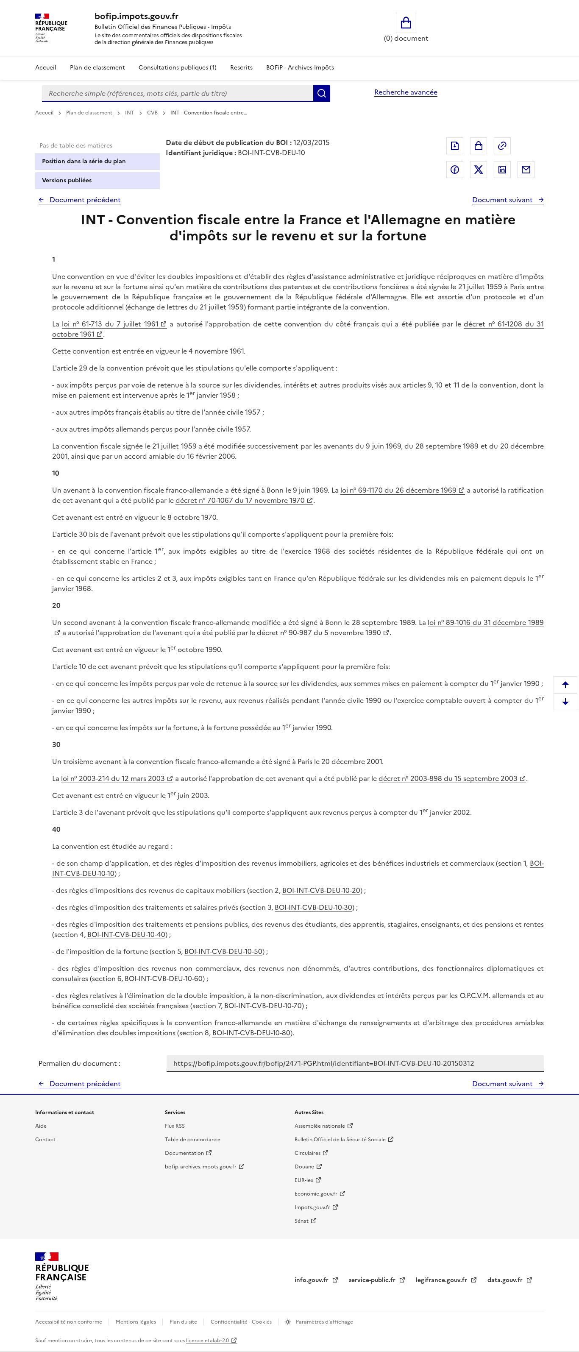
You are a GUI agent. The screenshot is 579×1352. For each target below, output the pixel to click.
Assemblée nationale (320, 1126)
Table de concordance (192, 1139)
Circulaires (307, 1153)
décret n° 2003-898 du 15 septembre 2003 (448, 778)
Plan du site (184, 1322)
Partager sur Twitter (478, 169)
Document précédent (84, 200)
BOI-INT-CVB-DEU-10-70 (263, 1006)
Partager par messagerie (526, 169)
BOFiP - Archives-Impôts (300, 67)
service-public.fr (373, 1280)
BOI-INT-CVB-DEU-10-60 (164, 978)
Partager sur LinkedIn (502, 169)
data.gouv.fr (505, 1280)
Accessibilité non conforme (69, 1322)
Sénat (302, 1221)
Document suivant (503, 200)
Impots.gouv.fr (312, 1207)
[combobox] (177, 93)
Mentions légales (136, 1322)
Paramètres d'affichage (324, 1322)
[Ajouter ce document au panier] (478, 145)
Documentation (184, 1153)
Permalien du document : (79, 1063)
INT (130, 113)
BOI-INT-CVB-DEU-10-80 (251, 1033)
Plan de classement (97, 67)
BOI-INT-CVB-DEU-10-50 (223, 951)
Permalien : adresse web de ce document (502, 145)
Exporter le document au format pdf (454, 145)
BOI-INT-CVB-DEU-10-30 (313, 907)
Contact (45, 1139)
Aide (41, 1126)
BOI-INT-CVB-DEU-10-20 (321, 890)
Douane (304, 1167)
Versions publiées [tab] (67, 180)
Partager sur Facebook (454, 169)
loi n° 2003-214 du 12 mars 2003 (113, 778)
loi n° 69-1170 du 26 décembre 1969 (398, 490)
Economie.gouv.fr (316, 1194)
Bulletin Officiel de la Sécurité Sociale (340, 1139)
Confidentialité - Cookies (242, 1322)
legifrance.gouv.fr (442, 1280)
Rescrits (241, 67)
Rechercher (321, 93)
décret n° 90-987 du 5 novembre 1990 (319, 632)
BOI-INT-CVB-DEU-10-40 (126, 934)
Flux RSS (175, 1126)
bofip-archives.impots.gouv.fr (201, 1167)
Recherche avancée (405, 92)
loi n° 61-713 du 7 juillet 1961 (110, 324)
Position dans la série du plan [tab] (84, 161)
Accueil (45, 67)
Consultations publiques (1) (178, 67)
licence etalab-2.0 (207, 1340)
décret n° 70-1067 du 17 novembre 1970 (240, 500)
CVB (153, 113)
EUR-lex (304, 1180)
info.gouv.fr (312, 1280)
